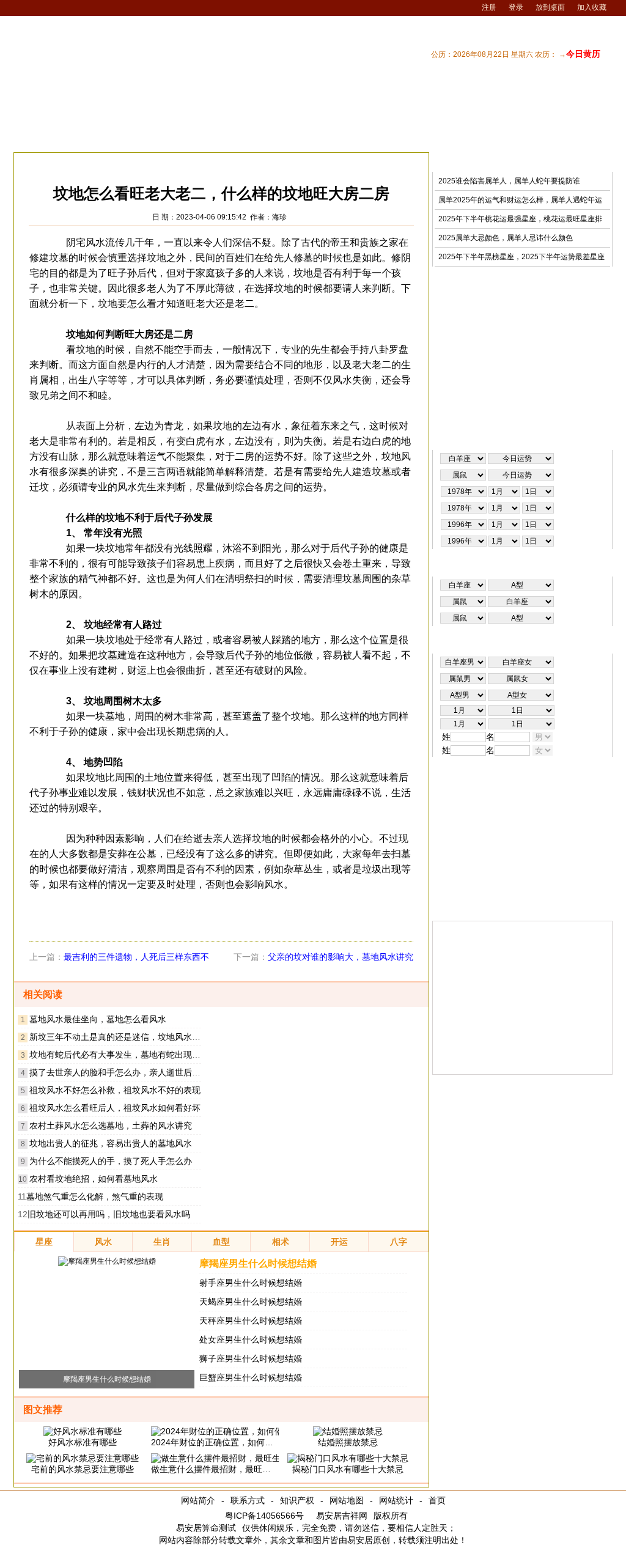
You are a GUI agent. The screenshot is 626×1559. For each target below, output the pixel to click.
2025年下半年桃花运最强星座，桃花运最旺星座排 (520, 219)
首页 (437, 1500)
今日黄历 (583, 54)
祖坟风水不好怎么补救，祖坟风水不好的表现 (115, 1090)
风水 (103, 162)
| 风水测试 (589, 136)
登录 (516, 7)
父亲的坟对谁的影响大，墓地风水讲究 (340, 957)
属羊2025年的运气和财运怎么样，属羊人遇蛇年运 (520, 200)
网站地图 (347, 1500)
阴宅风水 (182, 162)
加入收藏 (591, 7)
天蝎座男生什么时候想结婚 (250, 1302)
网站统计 (396, 1500)
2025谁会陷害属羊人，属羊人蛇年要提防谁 (509, 181)
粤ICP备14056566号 (264, 1515)
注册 (489, 7)
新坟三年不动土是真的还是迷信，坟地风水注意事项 (127, 1037)
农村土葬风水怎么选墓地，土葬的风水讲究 (110, 1125)
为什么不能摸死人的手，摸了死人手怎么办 (110, 1161)
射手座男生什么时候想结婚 (250, 1283)
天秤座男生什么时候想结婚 (250, 1320)
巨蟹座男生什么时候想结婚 (250, 1377)
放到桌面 (550, 7)
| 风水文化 (542, 136)
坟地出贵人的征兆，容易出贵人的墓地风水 (110, 1143)
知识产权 (297, 1500)
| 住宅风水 (446, 136)
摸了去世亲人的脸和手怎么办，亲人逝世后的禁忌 (123, 1072)
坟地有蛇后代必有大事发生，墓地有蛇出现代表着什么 (132, 1055)
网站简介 (198, 1500)
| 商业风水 (494, 136)
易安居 (71, 162)
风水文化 (139, 162)
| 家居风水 (399, 136)
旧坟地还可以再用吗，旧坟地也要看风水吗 (109, 1214)
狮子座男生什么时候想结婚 (250, 1358)
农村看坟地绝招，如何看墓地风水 (93, 1179)
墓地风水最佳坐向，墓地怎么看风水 (97, 1019)
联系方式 (247, 1500)
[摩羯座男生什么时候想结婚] (107, 1261)
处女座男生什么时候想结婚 (250, 1339)
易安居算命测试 (206, 1528)
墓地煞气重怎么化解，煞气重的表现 (94, 1196)
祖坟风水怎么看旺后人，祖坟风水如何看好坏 (115, 1108)
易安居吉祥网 (341, 1515)
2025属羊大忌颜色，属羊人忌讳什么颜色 (505, 238)
